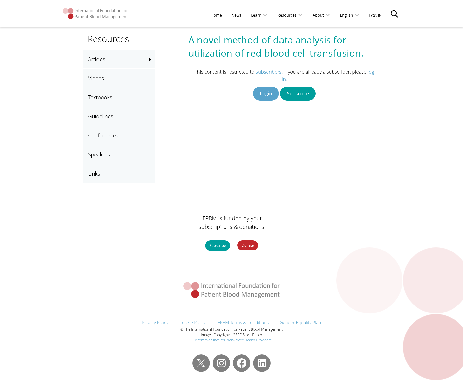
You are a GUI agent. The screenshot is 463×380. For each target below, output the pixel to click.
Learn (256, 15)
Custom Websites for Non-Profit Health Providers (232, 340)
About (318, 15)
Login (266, 93)
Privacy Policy (155, 322)
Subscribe (298, 93)
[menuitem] (350, 15)
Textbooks (100, 97)
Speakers (99, 154)
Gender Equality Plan (300, 322)
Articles (96, 59)
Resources (287, 15)
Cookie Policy (192, 322)
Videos (96, 78)
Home (216, 15)
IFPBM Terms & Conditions (243, 322)
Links (94, 173)
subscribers (269, 71)
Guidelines (100, 116)
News (236, 15)
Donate (248, 245)
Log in (375, 15)
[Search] (394, 14)
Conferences (103, 135)
